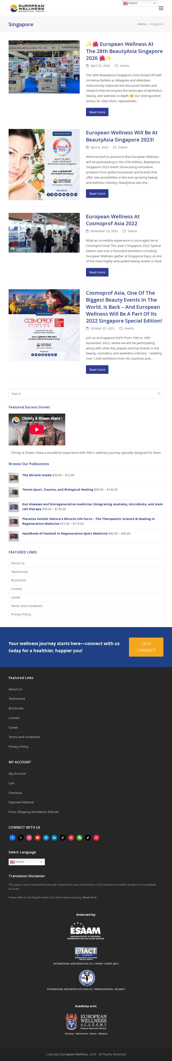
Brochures (18, 580)
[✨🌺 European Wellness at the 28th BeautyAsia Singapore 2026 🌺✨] (44, 67)
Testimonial (19, 572)
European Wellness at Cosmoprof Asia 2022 (113, 220)
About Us (18, 563)
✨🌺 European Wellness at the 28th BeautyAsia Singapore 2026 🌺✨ (124, 50)
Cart (11, 783)
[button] (161, 8)
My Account (17, 773)
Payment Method (21, 802)
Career (16, 597)
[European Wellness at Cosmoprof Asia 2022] (44, 232)
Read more (97, 112)
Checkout (15, 793)
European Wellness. (75, 1054)
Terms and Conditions (27, 606)
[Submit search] (159, 394)
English (19, 861)
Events (124, 66)
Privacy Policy (21, 614)
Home (142, 24)
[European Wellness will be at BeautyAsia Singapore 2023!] (44, 164)
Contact (16, 588)
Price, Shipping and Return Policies (34, 812)
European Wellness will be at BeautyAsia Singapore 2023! (122, 136)
